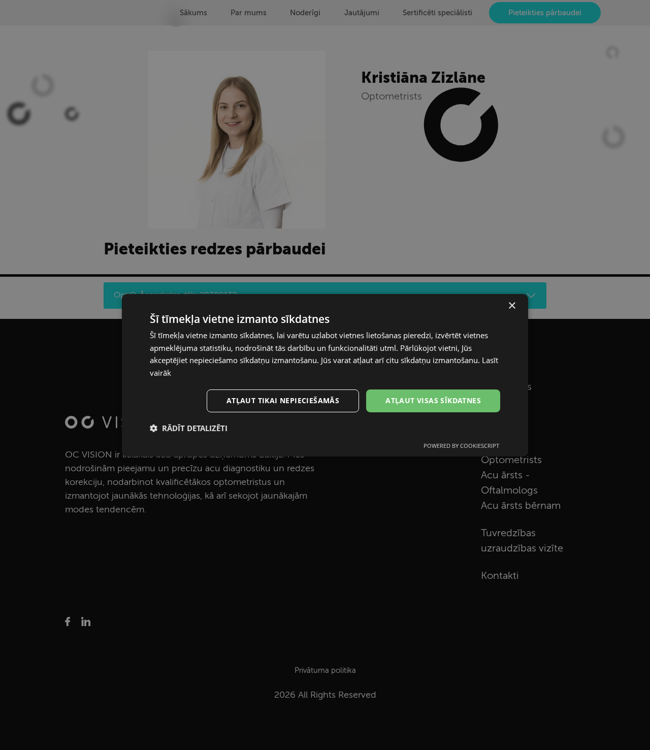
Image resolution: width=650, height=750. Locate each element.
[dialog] (325, 375)
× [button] (511, 305)
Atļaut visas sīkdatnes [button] (433, 400)
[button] (189, 428)
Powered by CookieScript (461, 445)
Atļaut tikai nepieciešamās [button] (282, 400)
